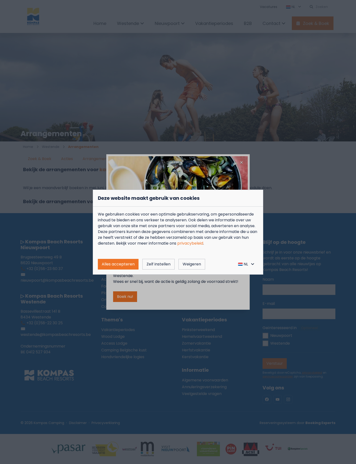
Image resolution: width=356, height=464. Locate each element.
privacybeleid (190, 243)
